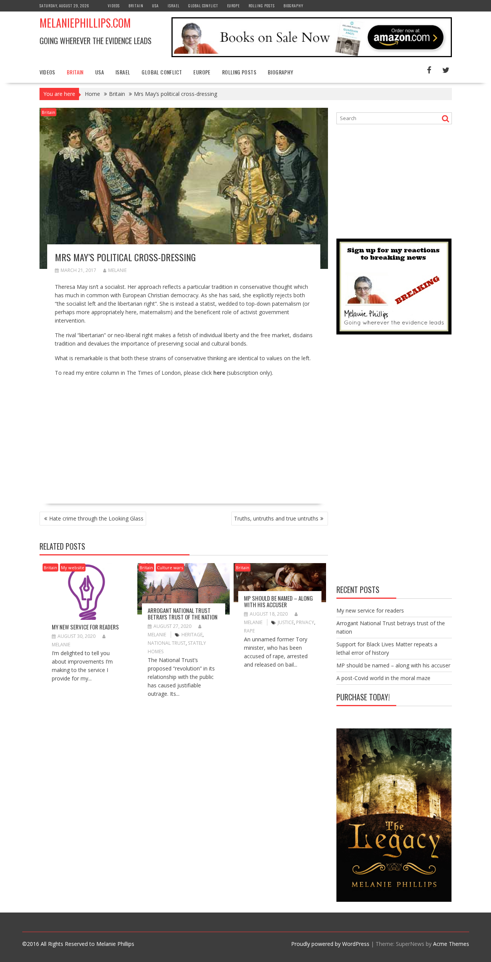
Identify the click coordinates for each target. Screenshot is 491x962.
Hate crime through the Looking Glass (96, 518)
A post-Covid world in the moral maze (383, 678)
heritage (192, 634)
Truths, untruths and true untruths (276, 518)
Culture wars (170, 567)
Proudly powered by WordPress (330, 943)
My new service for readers (85, 627)
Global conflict (203, 5)
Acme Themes (451, 943)
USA (155, 5)
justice (286, 622)
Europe (233, 5)
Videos (114, 5)
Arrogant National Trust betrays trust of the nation (182, 613)
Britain (136, 5)
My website (72, 567)
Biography (293, 5)
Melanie (117, 270)
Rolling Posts (262, 5)
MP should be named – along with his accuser (278, 601)
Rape (249, 631)
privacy (305, 622)
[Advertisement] (119, 437)
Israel (174, 5)
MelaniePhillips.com (85, 23)
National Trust (167, 643)
